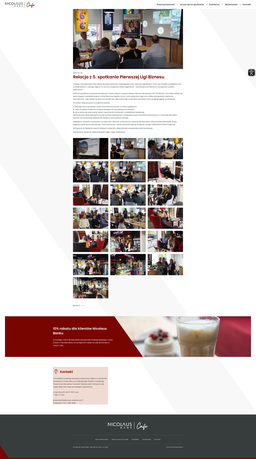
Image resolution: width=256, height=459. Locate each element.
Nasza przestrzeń (165, 4)
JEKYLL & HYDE (103, 447)
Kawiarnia (214, 4)
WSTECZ (76, 305)
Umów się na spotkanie (192, 4)
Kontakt (247, 4)
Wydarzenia (231, 4)
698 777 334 (59, 395)
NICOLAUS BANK (83, 447)
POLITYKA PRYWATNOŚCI (174, 447)
